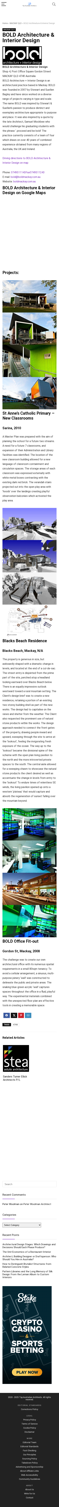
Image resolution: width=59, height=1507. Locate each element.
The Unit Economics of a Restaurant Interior (26, 1251)
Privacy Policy (29, 1419)
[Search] (54, 4)
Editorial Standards (29, 1446)
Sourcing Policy (29, 1458)
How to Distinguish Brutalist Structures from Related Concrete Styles (26, 1265)
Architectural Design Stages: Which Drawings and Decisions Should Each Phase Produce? (29, 1246)
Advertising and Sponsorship (29, 1467)
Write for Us (29, 1493)
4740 (15, 1025)
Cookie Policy (29, 1428)
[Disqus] (29, 1132)
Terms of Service (29, 1424)
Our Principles (29, 1454)
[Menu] (4, 4)
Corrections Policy (29, 1409)
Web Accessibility (29, 1475)
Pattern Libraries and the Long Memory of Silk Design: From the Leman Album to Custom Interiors (27, 1274)
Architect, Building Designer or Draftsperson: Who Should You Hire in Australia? (29, 1258)
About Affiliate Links (29, 1471)
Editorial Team (29, 1442)
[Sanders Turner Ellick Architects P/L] (16, 1047)
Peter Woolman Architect (37, 1204)
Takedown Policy (29, 1463)
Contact (29, 1497)
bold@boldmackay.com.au (25, 176)
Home (5, 23)
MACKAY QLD (16, 23)
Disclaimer (29, 1432)
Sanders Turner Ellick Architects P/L (15, 1078)
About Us (29, 1489)
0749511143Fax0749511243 (28, 172)
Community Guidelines (29, 1479)
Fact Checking (29, 1450)
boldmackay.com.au (24, 181)
